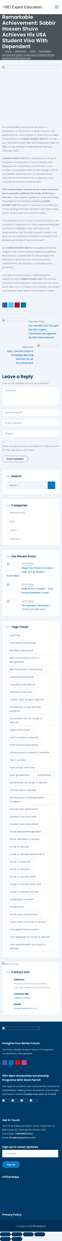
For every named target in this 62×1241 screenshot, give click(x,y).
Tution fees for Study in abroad (28, 921)
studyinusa (16, 906)
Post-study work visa (22, 767)
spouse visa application (24, 809)
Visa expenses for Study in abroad (30, 937)
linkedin (11, 1062)
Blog (12, 521)
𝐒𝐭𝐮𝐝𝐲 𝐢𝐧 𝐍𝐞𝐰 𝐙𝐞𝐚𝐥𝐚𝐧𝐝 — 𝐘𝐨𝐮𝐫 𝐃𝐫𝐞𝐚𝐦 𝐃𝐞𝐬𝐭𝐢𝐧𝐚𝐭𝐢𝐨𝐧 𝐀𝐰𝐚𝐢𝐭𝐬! (37, 590)
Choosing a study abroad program (25, 709)
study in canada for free (24, 891)
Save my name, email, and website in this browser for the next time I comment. (30, 448)
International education (24, 745)
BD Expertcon (39, 1226)
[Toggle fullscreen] (16, 1234)
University (15, 538)
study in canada (19, 869)
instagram (24, 1062)
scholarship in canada (23, 790)
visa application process (24, 929)
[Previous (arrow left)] (5, 1239)
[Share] (28, 1234)
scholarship (44, 775)
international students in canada (30, 752)
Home (8, 51)
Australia (15, 635)
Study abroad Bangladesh (25, 831)
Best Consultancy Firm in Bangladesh (24, 659)
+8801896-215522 (22, 997)
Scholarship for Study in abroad (28, 782)
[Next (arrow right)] (16, 1239)
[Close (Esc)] (39, 1234)
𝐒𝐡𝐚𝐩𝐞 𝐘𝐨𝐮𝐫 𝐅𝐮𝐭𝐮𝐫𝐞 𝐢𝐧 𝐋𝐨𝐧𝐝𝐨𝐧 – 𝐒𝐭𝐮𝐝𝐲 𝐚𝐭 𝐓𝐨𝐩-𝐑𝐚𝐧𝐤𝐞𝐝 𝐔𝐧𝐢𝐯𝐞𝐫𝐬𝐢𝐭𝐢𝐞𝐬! (31, 571)
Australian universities (23, 643)
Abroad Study (17, 512)
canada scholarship (22, 677)
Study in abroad (19, 846)
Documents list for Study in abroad (26, 720)
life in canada (18, 760)
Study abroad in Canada (24, 839)
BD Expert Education (21, 650)
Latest (13, 530)
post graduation (19, 775)
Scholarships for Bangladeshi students (27, 799)
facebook (4, 1062)
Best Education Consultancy (26, 669)
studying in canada (21, 899)
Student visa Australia (23, 816)
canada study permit (22, 684)
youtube (17, 1062)
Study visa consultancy (24, 914)
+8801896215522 (24, 1133)
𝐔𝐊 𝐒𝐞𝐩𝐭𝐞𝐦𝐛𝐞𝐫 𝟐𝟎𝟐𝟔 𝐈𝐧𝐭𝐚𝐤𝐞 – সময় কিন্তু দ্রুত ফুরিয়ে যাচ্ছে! (37, 607)
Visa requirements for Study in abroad (28, 946)
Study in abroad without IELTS (27, 854)
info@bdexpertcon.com (25, 1008)
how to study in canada (24, 737)
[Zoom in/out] (5, 1234)
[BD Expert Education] (22, 7)
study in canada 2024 (23, 876)
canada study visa (21, 692)
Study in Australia (20, 861)
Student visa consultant (24, 824)
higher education (20, 729)
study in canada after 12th (25, 884)
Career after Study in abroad (27, 699)
